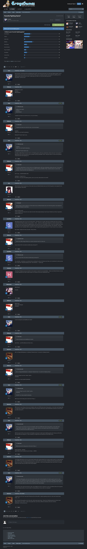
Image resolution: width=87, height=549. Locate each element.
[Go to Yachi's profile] (5, 20)
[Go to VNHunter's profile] (9, 93)
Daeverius (9, 349)
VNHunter (9, 86)
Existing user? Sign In (71, 3)
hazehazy (9, 268)
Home (6, 9)
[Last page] (18, 67)
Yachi (10, 19)
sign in (8, 61)
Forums (12, 9)
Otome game (10, 537)
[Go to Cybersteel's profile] (77, 27)
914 (9, 83)
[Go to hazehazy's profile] (9, 274)
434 (9, 232)
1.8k (9, 100)
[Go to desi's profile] (9, 190)
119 (9, 281)
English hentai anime (11, 536)
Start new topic (47, 24)
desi (9, 183)
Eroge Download (11, 532)
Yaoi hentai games (11, 534)
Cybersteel (81, 26)
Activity (20, 9)
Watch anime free (11, 538)
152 (9, 297)
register (12, 61)
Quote (19, 84)
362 (9, 362)
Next (16, 66)
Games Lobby (16, 20)
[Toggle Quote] (16, 106)
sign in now (29, 517)
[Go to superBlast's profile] (9, 225)
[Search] (83, 9)
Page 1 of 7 (23, 66)
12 (59, 41)
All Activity (28, 9)
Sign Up (79, 3)
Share (52, 19)
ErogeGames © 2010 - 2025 (7, 546)
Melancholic (9, 284)
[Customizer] (82, 4)
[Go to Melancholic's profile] (9, 291)
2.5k (10, 196)
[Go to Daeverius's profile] (9, 356)
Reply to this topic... (13, 522)
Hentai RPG (10, 533)
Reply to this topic (58, 24)
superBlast (9, 218)
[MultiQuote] (16, 84)
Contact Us (5, 547)
